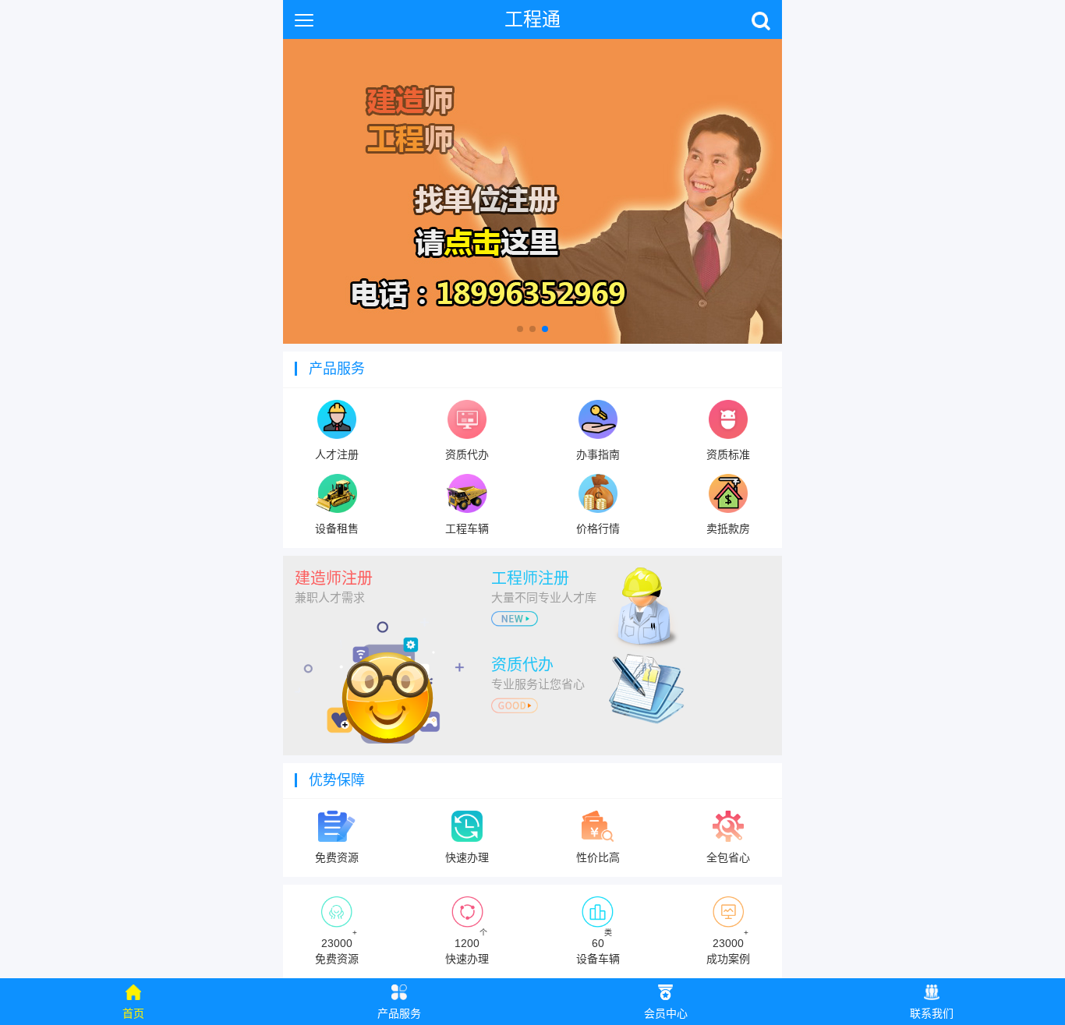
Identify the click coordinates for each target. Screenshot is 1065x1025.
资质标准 (728, 454)
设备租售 (337, 528)
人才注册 (337, 454)
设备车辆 (598, 946)
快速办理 (467, 857)
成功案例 (728, 946)
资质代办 (467, 454)
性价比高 (598, 857)
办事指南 (598, 454)
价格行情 (598, 528)
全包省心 (728, 857)
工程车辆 (467, 528)
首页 (133, 1013)
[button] (520, 329)
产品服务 (399, 1013)
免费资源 (337, 857)
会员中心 (666, 1013)
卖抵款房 (728, 528)
